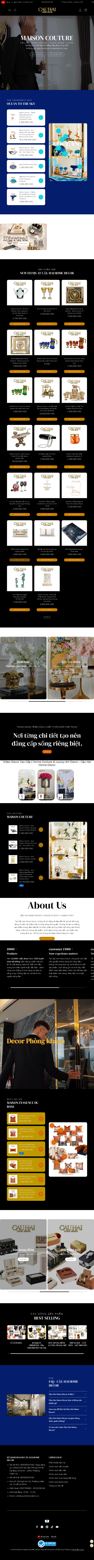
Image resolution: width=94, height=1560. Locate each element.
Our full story (47, 938)
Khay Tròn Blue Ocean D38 (28, 164)
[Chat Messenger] (91, 1541)
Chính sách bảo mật (57, 1470)
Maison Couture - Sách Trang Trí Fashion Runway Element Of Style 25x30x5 (27, 828)
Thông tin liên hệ (56, 1486)
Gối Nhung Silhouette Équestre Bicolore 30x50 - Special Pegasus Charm (27, 1192)
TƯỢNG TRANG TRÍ (39, 1049)
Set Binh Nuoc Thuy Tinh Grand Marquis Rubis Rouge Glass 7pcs (74, 361)
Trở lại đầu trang (77, 1549)
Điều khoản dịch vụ (57, 1462)
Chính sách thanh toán (58, 1482)
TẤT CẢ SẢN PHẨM (56, 54)
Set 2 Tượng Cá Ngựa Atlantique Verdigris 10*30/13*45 (19, 597)
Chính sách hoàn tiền (58, 1474)
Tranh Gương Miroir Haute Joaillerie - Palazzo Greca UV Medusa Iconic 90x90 (19, 361)
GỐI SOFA (12, 1049)
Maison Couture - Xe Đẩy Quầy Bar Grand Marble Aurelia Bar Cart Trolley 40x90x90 (47, 408)
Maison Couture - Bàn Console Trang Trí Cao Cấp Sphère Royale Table (20, 456)
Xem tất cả (47, 616)
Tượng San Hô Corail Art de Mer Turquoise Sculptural (27, 179)
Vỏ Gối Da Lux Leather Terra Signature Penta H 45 (27, 1131)
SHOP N (47, 751)
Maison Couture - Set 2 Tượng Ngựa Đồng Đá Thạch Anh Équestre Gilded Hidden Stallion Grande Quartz (26, 874)
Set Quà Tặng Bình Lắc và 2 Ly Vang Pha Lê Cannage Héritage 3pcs (19, 504)
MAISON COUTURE (38, 54)
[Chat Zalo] (91, 1545)
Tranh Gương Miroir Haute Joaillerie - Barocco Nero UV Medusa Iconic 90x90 (74, 311)
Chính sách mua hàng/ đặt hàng (62, 1478)
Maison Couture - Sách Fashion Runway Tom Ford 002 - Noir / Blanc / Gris (28, 150)
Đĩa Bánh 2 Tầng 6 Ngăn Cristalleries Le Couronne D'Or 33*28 (47, 504)
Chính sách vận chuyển (59, 1466)
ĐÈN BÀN (24, 1049)
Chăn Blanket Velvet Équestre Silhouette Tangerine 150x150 (25, 1163)
